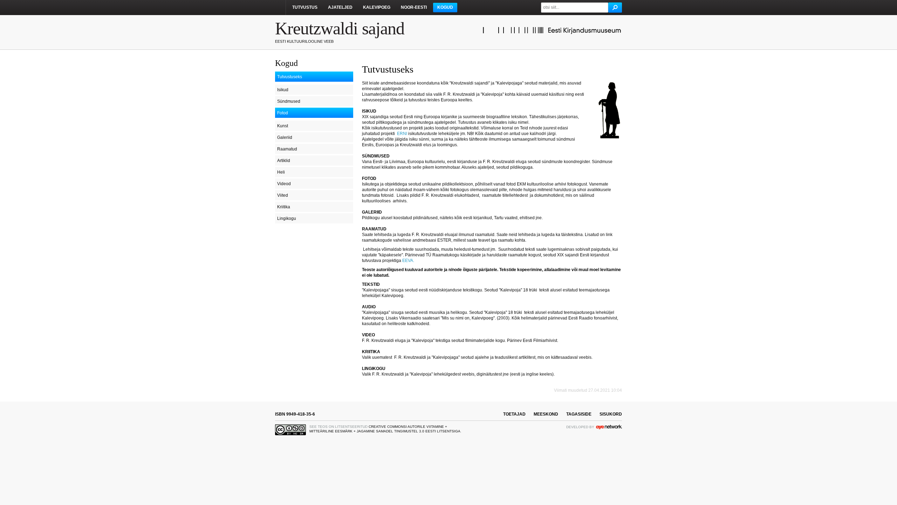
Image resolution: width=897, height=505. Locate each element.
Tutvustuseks (289, 76)
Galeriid (284, 137)
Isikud (282, 89)
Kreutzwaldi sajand (339, 28)
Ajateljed (340, 7)
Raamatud (287, 149)
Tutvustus (304, 7)
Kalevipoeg (376, 7)
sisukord (611, 414)
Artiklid (283, 160)
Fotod (282, 112)
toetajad (514, 414)
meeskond (546, 414)
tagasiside (578, 414)
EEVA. (408, 260)
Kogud (445, 7)
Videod (284, 183)
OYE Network (609, 426)
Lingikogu (286, 218)
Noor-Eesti (414, 7)
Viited (282, 195)
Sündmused (288, 101)
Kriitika (283, 206)
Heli (281, 172)
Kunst (282, 125)
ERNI (402, 133)
